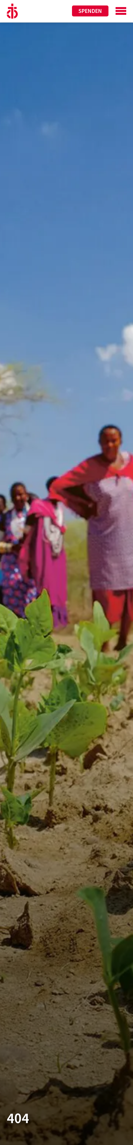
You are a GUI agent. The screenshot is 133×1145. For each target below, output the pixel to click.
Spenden (90, 11)
